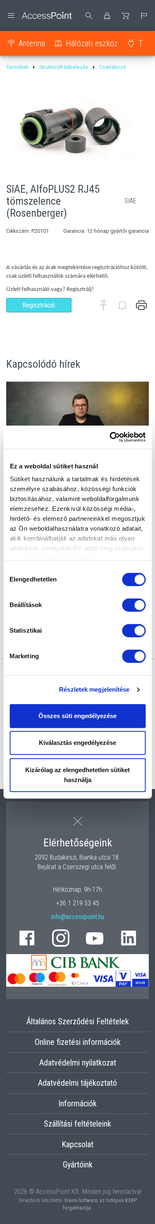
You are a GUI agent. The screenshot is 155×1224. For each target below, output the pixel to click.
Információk (77, 1103)
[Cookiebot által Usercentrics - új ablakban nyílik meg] (110, 437)
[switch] (133, 605)
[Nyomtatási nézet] (141, 305)
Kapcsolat (77, 1144)
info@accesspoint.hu (77, 917)
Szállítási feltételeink (77, 1124)
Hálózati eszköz (92, 43)
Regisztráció (38, 305)
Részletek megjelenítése (94, 689)
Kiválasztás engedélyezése (77, 742)
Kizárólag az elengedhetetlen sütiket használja (77, 774)
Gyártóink (78, 1165)
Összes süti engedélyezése (77, 715)
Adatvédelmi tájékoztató (77, 1083)
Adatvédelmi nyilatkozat (77, 1063)
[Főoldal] (39, 15)
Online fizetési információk (78, 1042)
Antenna (32, 43)
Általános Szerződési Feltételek (77, 1021)
